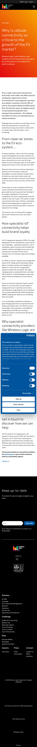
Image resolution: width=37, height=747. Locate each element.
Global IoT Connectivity (9, 620)
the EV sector (9, 454)
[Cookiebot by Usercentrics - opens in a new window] (26, 335)
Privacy (18, 745)
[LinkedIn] (17, 559)
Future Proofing (7, 627)
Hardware (5, 608)
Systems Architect (8, 644)
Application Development (10, 612)
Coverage (5, 601)
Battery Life (6, 622)
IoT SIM (4, 599)
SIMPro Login (24, 2)
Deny (18, 410)
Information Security (18, 719)
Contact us (29, 651)
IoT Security (6, 610)
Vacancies (5, 651)
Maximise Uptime (8, 625)
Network (5, 606)
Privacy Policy (6, 530)
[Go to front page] (18, 548)
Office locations (29, 655)
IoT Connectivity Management (12, 603)
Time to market (7, 629)
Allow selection (18, 404)
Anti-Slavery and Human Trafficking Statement (18, 706)
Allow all (18, 399)
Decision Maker (7, 639)
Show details (26, 393)
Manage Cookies (18, 732)
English (31, 2)
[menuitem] (23, 1)
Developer (5, 642)
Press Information (18, 653)
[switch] (32, 373)
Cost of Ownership (8, 632)
